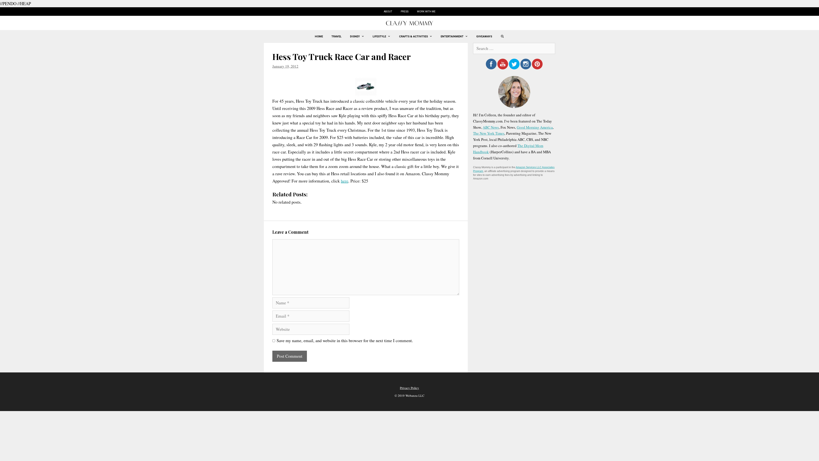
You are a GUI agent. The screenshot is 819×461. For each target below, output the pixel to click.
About (388, 11)
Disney (355, 36)
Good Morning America (535, 127)
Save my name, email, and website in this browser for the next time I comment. (345, 340)
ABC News (491, 127)
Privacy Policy (409, 388)
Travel (336, 36)
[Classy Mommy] (409, 22)
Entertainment (452, 36)
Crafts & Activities (413, 36)
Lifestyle (379, 36)
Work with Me (426, 11)
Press (404, 11)
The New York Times (488, 133)
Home (319, 36)
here (344, 181)
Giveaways (484, 36)
